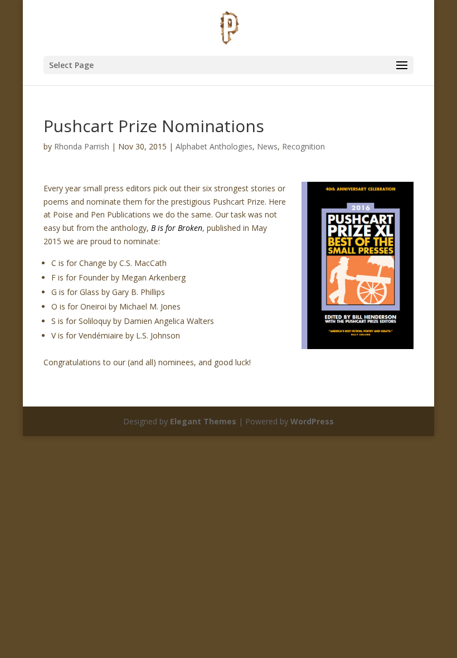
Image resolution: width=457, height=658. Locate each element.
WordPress (312, 421)
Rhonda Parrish (81, 146)
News (267, 146)
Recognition (303, 146)
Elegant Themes (203, 421)
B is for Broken (176, 227)
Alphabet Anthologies (214, 146)
